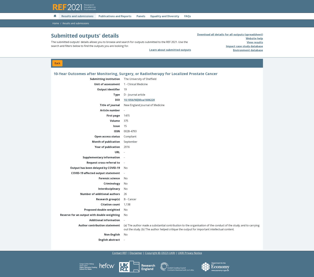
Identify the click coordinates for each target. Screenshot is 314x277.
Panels (141, 16)
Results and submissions (77, 16)
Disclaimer (136, 253)
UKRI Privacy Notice (190, 253)
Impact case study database (244, 46)
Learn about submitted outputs (170, 50)
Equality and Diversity (164, 16)
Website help (254, 38)
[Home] (55, 16)
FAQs (187, 16)
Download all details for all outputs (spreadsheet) (230, 34)
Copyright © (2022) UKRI (160, 253)
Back (57, 63)
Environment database (248, 50)
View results (255, 42)
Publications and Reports (115, 16)
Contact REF (119, 253)
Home (55, 23)
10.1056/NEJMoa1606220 (139, 100)
